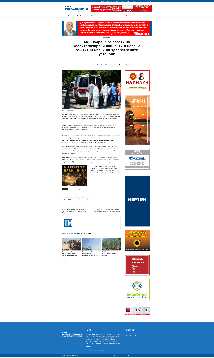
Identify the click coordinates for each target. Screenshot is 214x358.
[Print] (87, 199)
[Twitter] (80, 199)
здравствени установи (83, 189)
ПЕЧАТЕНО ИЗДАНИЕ (126, 1)
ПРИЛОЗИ (136, 15)
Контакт (150, 355)
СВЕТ (97, 15)
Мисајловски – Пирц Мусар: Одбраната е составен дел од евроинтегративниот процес (107, 210)
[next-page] (66, 259)
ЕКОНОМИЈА (89, 15)
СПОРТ (114, 15)
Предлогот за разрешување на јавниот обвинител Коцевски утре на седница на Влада (74, 211)
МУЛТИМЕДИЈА (124, 15)
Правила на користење (140, 355)
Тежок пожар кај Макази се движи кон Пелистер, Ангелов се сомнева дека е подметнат (71, 253)
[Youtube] (150, 1)
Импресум (116, 355)
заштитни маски (73, 189)
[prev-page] (63, 259)
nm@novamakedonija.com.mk (99, 350)
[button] (150, 15)
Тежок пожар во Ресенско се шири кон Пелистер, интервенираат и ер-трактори (90, 253)
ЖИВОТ (105, 15)
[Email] (83, 199)
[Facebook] (145, 1)
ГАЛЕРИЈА (67, 15)
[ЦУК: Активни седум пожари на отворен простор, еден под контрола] (111, 244)
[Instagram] (147, 1)
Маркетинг (123, 355)
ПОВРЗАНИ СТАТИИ (69, 234)
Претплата (130, 355)
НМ (103, 58)
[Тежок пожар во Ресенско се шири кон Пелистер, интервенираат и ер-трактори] (91, 244)
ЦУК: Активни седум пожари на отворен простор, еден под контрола (110, 253)
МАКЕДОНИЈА (77, 15)
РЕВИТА (134, 1)
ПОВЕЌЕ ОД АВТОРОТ (84, 234)
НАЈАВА (139, 1)
